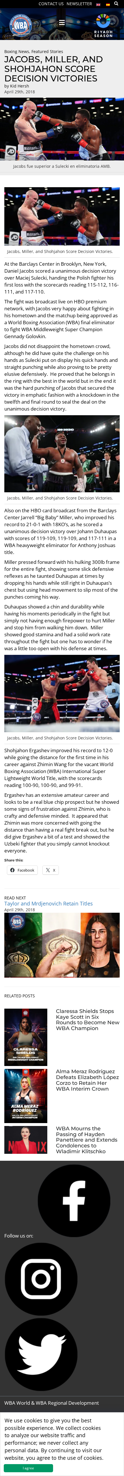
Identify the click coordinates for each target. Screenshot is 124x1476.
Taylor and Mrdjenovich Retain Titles (48, 903)
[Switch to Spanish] (108, 3)
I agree (28, 1468)
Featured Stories (47, 51)
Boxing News (16, 51)
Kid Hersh (19, 86)
